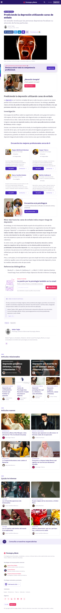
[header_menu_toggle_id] (1, 2)
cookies (51, 608)
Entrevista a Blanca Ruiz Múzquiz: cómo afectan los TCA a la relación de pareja (14, 434)
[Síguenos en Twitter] (8, 599)
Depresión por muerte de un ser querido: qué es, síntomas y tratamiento (44, 366)
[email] (23, 32)
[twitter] (15, 32)
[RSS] (24, 599)
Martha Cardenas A (45, 175)
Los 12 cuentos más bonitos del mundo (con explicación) (14, 529)
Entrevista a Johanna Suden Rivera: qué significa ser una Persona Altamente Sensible (44, 462)
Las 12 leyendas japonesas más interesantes (11, 502)
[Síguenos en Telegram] (21, 599)
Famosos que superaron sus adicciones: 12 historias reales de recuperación (45, 434)
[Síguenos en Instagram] (15, 599)
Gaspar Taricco (43, 150)
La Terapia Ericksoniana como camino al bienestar (14, 461)
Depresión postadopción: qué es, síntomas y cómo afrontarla (38, 391)
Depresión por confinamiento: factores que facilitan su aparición (7, 392)
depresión (9, 100)
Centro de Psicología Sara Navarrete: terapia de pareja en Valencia (23, 392)
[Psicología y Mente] (30, 2)
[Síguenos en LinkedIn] (11, 599)
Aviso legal (40, 608)
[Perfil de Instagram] (6, 343)
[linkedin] (19, 32)
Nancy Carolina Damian (19, 175)
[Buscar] (44, 2)
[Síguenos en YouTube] (18, 599)
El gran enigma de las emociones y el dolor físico (45, 502)
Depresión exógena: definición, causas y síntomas (52, 391)
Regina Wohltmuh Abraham (20, 150)
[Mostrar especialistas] (4, 542)
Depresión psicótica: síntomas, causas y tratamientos (12, 366)
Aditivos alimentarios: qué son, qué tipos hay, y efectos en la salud (44, 529)
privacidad (46, 608)
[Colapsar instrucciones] (54, 299)
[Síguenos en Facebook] (5, 599)
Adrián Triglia (11, 26)
